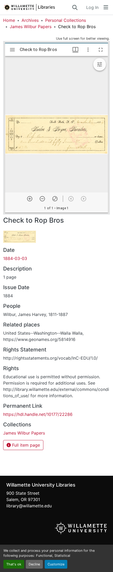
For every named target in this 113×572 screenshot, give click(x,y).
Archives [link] (30, 20)
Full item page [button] (25, 445)
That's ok (13, 564)
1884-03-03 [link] (15, 258)
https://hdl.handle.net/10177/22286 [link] (38, 414)
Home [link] (9, 20)
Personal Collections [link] (65, 20)
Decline (34, 564)
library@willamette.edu (29, 505)
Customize (56, 564)
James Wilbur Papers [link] (31, 26)
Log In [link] (92, 7)
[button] (37, 7)
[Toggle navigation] (106, 7)
